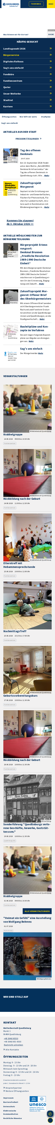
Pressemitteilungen (27, 138)
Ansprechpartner (14, 1087)
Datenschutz (9, 1106)
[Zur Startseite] (10, 5)
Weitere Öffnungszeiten (17, 1091)
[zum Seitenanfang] (50, 1120)
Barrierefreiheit (10, 1102)
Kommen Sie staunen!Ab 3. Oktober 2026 (20, 222)
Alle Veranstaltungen (37, 911)
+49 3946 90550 (10, 1038)
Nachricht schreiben (13, 1044)
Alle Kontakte (12, 1049)
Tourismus (36, 4)
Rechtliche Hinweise (12, 1118)
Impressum (8, 1098)
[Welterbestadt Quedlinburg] (27, 1036)
